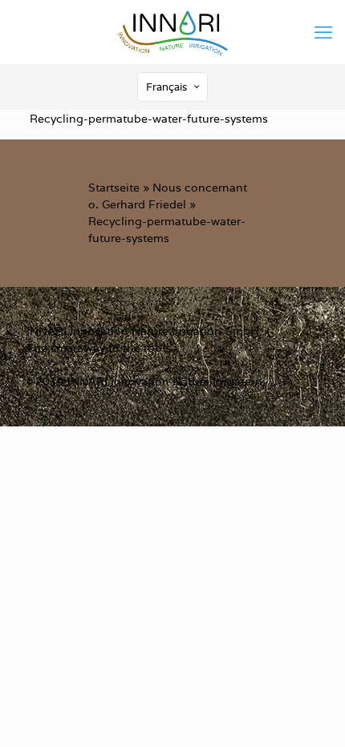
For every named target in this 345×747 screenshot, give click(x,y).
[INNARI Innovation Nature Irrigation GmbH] (172, 32)
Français (166, 87)
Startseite (114, 187)
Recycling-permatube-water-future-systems (149, 118)
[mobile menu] (323, 32)
